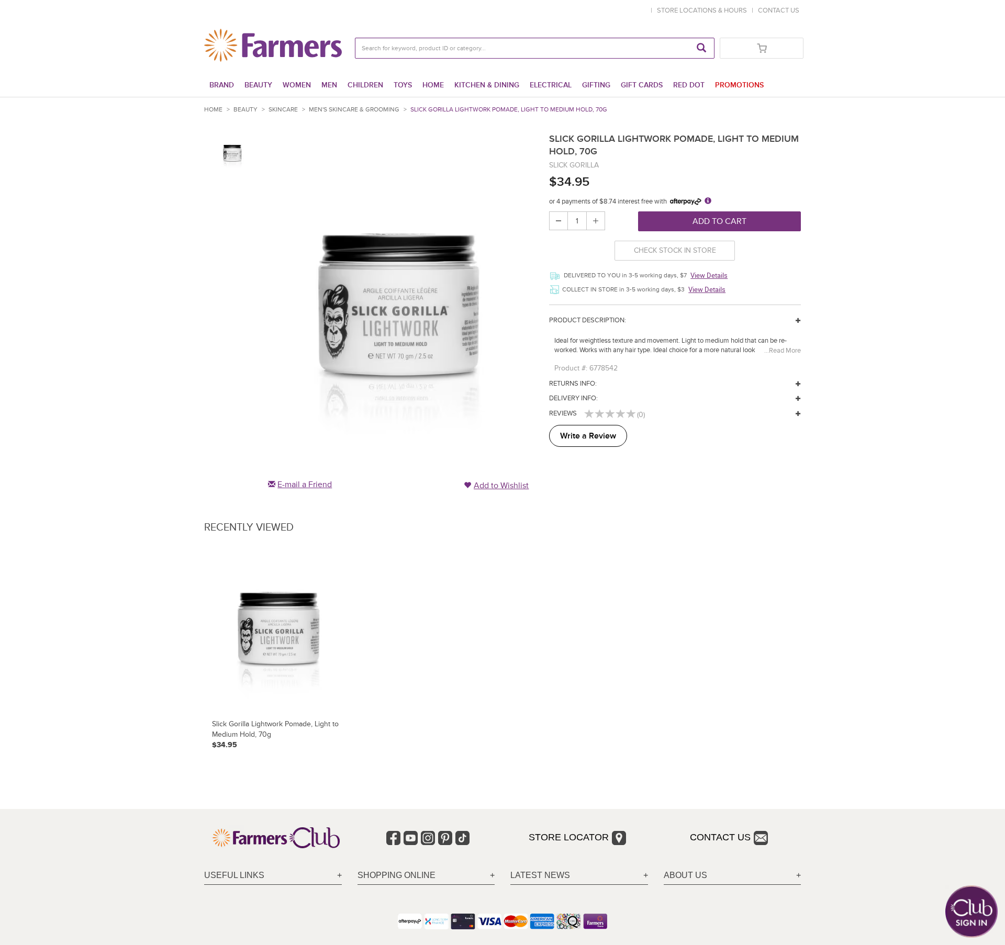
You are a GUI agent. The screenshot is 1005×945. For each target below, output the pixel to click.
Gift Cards (642, 85)
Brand (221, 85)
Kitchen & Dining (486, 85)
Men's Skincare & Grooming (354, 110)
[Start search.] (701, 48)
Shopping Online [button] (397, 875)
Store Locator (569, 837)
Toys (403, 85)
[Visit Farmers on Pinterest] (445, 838)
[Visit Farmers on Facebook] (393, 838)
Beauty (258, 85)
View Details (709, 275)
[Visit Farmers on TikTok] (462, 838)
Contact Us (720, 837)
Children (365, 85)
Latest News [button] (540, 875)
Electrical (551, 85)
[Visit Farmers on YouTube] (411, 838)
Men (329, 85)
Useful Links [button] (234, 875)
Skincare (283, 110)
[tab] (273, 876)
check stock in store (675, 250)
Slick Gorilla (574, 165)
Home (433, 85)
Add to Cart (719, 221)
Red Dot (689, 85)
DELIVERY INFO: (573, 398)
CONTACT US (778, 10)
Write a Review (588, 436)
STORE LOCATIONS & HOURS (703, 10)
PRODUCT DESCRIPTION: (587, 320)
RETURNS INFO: (573, 383)
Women (297, 85)
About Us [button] (685, 875)
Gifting (596, 85)
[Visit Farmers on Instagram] (428, 838)
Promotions (739, 85)
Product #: (570, 368)
